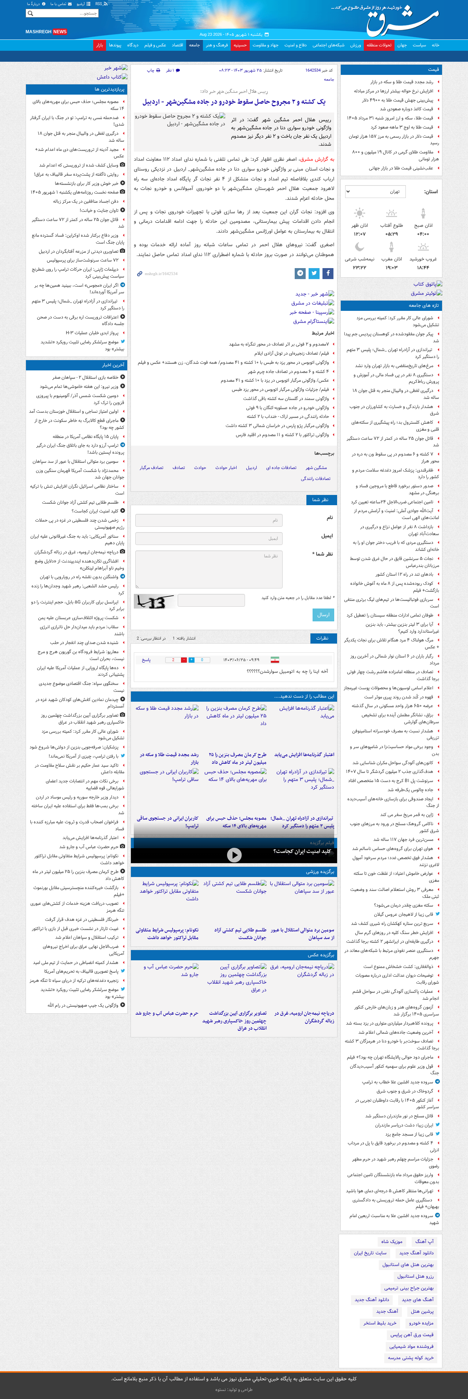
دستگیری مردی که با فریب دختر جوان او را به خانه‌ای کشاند (396, 546)
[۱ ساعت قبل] (301, 985)
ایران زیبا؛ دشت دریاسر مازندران (404, 1125)
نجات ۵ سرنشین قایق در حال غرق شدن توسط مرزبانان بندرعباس (394, 562)
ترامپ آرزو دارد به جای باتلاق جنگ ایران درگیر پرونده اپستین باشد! (80, 449)
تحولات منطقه (379, 45)
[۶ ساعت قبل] (166, 726)
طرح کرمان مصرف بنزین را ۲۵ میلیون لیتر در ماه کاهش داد (237, 759)
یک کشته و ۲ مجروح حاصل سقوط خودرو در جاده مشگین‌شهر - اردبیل (234, 102)
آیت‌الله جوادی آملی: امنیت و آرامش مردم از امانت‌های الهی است (396, 514)
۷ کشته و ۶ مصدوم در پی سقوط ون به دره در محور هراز (395, 458)
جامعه (194, 45)
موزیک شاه (392, 1242)
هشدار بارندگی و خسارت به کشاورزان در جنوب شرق (394, 410)
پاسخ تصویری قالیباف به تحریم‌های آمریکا (81, 971)
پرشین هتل (422, 1311)
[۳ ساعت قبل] (301, 726)
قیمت (433, 69)
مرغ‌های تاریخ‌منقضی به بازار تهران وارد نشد (394, 365)
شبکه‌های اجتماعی (328, 45)
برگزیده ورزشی (320, 872)
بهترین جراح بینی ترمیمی (409, 1288)
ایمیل (327, 536)
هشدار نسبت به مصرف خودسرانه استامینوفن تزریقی (395, 735)
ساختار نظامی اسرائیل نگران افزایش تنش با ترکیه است (77, 490)
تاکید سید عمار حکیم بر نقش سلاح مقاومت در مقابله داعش (79, 769)
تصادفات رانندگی (316, 478)
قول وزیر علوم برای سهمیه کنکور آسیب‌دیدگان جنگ (394, 1070)
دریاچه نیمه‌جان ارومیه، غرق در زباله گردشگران (304, 1017)
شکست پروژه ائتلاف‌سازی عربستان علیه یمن (78, 617)
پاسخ (146, 659)
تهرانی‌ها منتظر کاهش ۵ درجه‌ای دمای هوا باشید (389, 1191)
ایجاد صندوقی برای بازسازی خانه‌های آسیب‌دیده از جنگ (393, 802)
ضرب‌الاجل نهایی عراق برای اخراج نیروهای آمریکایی (83, 950)
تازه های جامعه (424, 305)
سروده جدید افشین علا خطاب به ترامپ (397, 1082)
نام (330, 518)
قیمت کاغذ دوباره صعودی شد (406, 109)
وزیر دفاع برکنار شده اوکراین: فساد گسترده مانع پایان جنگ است (78, 239)
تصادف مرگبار (151, 467)
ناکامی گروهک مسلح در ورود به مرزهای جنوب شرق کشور (394, 827)
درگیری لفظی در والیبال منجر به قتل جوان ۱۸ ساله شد (395, 394)
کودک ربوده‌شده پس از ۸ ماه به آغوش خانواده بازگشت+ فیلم (394, 587)
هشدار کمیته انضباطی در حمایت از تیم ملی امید (75, 962)
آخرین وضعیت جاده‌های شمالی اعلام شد (395, 1032)
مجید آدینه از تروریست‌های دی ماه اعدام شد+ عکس (79, 153)
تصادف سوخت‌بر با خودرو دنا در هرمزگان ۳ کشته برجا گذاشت (392, 1045)
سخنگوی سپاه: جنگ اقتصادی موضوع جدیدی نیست (81, 687)
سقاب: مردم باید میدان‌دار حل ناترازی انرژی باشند (82, 630)
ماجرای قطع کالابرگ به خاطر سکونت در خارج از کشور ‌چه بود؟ (79, 424)
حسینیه (240, 45)
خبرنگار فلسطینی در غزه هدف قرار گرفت (81, 919)
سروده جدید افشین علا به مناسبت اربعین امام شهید (394, 1219)
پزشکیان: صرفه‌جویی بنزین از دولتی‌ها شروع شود (74, 747)
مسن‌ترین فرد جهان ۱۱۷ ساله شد (403, 839)
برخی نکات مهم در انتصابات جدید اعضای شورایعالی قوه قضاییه (85, 785)
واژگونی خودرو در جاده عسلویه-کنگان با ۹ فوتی (287, 407)
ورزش (355, 45)
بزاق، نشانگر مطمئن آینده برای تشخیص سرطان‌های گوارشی (400, 718)
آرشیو (81, 4)
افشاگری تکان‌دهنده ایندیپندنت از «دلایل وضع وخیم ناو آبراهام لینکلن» (79, 565)
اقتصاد (177, 45)
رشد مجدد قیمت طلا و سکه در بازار (401, 82)
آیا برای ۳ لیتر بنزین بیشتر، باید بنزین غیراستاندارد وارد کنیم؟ (402, 628)
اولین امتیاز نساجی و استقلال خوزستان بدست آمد (73, 411)
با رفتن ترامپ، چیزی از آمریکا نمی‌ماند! (83, 756)
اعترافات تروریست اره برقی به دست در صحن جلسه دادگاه (80, 321)
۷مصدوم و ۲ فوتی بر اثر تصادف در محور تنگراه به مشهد (279, 344)
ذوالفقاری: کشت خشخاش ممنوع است (398, 966)
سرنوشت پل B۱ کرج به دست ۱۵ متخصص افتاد (390, 780)
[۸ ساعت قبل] (301, 790)
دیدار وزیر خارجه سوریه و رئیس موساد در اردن (77, 797)
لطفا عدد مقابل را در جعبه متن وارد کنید (297, 598)
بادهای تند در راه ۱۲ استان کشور (404, 574)
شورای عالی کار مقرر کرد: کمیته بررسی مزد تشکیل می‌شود (397, 321)
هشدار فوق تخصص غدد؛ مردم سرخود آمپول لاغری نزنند (395, 861)
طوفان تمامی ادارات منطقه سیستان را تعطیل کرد (390, 615)
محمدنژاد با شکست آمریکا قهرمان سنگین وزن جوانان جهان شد (80, 474)
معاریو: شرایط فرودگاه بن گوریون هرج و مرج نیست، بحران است (81, 655)
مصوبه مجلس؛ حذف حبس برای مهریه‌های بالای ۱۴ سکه (78, 105)
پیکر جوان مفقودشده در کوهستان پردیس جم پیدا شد (391, 337)
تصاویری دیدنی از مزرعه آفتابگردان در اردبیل (78, 251)
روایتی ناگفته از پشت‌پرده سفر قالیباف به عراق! (76, 174)
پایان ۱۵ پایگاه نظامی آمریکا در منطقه (85, 436)
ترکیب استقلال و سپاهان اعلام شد (86, 937)
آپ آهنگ (424, 1242)
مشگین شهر (316, 467)
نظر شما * (322, 554)
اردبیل (251, 467)
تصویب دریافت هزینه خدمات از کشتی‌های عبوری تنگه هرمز (77, 907)
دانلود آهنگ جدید (416, 1253)
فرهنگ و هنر (217, 45)
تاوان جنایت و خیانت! (99, 210)
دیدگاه (133, 45)
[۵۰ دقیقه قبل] (234, 855)
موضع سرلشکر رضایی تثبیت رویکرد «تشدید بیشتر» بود (82, 345)
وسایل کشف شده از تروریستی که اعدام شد (78, 165)
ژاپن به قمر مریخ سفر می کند (406, 814)
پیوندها (115, 45)
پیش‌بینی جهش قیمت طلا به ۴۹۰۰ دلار (397, 100)
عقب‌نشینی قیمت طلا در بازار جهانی (401, 168)
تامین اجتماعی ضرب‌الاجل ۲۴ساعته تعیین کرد (392, 502)
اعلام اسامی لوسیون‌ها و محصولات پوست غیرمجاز (388, 688)
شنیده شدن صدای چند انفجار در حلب (84, 642)
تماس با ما (58, 4)
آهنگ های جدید (418, 1300)
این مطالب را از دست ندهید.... (304, 696)
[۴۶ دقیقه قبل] (233, 902)
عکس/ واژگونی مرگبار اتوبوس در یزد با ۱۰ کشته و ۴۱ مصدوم (275, 380)
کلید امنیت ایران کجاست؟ (302, 851)
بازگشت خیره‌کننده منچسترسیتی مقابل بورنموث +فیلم (78, 891)
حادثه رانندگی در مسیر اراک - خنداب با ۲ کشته (288, 416)
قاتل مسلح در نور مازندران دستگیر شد (399, 1116)
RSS (99, 4)
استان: (431, 192)
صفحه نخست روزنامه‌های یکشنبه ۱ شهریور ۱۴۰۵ (74, 192)
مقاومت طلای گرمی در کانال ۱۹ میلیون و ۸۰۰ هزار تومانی (395, 156)
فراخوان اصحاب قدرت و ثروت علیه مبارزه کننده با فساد (77, 825)
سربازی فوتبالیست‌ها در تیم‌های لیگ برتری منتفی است (391, 603)
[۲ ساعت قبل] (233, 985)
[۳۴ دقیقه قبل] (301, 902)
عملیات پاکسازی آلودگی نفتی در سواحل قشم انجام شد (395, 995)
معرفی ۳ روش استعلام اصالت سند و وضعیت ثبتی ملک (394, 893)
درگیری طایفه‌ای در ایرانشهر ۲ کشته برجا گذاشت (389, 941)
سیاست (419, 45)
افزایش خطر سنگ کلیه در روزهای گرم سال (394, 932)
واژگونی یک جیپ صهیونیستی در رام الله (83, 1005)
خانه (435, 45)
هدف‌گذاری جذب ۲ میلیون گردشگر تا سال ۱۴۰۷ (389, 771)
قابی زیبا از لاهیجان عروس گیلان (403, 914)
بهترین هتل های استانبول (408, 1265)
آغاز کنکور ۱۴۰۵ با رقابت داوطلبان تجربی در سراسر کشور (397, 1104)
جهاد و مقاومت (266, 45)
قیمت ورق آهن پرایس (412, 1335)
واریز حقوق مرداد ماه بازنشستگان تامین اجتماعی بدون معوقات (393, 1178)
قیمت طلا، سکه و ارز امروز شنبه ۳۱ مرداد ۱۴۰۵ (390, 118)
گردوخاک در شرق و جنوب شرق (405, 1091)
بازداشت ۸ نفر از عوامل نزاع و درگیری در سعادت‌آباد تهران (399, 530)
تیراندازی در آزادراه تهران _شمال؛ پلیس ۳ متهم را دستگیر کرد (393, 353)
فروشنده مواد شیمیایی (411, 1346)
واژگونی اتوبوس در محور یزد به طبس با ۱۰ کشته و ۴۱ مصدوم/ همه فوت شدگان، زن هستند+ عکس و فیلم (233, 362)
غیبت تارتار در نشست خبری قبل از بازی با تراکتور (75, 928)
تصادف (179, 467)
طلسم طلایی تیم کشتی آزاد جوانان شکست (240, 934)
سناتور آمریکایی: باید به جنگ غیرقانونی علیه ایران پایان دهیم (77, 540)
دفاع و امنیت (295, 45)
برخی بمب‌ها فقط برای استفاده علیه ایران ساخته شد (77, 809)
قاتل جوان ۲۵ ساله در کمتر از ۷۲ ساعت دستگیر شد (393, 442)
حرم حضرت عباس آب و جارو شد (167, 1013)
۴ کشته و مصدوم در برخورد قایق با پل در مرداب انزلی (393, 1147)
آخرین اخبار (113, 365)
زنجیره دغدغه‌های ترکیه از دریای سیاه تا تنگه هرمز (74, 980)
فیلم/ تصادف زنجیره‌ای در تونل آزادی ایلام (291, 353)
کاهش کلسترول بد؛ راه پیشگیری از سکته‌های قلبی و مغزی (395, 426)
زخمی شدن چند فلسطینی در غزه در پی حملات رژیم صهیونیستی (79, 524)
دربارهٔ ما (34, 4)
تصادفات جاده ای (281, 467)
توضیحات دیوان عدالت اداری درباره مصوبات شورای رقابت (397, 979)
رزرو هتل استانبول (415, 1276)
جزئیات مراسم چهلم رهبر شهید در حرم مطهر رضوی (395, 1163)
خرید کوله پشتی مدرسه (411, 1358)
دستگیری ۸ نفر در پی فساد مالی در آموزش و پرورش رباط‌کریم (396, 378)
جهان (402, 45)
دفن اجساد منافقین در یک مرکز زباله (85, 201)
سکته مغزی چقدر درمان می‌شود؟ (403, 905)
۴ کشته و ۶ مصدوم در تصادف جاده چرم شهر (288, 371)
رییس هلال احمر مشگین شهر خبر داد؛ (234, 91)
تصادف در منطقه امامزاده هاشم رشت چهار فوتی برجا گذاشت (393, 675)
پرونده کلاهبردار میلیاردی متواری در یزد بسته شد (389, 1023)
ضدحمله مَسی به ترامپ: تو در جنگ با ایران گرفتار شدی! (77, 121)
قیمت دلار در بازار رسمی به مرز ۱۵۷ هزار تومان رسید (394, 140)
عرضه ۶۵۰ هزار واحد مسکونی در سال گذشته (392, 705)
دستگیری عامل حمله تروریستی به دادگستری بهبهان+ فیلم (395, 1204)
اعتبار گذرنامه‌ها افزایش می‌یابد (304, 755)
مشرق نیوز (387, 18)
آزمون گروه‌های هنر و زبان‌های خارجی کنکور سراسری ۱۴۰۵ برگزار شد (396, 1011)
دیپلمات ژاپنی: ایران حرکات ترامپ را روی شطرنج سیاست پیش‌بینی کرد (78, 273)
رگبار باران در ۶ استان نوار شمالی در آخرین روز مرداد (394, 660)
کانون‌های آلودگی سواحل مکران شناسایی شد (392, 762)
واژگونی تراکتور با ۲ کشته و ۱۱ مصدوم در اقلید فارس (282, 434)
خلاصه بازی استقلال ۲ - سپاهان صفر (85, 377)
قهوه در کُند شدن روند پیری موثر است (398, 697)
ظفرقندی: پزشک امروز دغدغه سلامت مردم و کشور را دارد (395, 474)
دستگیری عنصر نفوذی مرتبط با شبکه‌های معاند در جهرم (391, 954)
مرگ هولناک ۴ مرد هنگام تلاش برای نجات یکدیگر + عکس (391, 644)
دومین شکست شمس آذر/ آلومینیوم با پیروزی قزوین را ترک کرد (80, 399)
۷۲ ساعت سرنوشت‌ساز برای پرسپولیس (82, 260)
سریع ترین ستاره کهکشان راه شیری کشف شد (392, 923)
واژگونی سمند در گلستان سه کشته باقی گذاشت (286, 398)
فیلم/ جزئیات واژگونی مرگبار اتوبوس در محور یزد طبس (280, 389)
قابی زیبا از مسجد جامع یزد (409, 1134)
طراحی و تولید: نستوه (234, 1389)
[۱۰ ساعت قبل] (166, 790)
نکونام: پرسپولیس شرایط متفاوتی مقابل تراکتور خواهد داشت (167, 934)
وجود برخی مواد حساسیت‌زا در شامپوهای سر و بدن (394, 750)
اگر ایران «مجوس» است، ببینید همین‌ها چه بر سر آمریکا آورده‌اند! (79, 289)
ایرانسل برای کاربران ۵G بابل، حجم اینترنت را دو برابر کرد (77, 606)
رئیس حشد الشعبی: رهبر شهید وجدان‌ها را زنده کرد (77, 589)
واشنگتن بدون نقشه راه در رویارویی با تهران (79, 576)
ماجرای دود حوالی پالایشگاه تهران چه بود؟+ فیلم (390, 1057)
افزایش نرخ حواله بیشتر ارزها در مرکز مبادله (393, 91)
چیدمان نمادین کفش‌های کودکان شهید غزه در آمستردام (79, 703)
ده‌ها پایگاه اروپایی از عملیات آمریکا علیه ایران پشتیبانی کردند (80, 671)
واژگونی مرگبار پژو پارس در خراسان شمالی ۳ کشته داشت (277, 425)
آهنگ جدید (387, 1311)
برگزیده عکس (321, 955)
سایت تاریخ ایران (370, 1253)
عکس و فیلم (155, 45)
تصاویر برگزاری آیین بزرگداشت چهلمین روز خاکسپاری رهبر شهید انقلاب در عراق (234, 1021)
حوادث (200, 467)
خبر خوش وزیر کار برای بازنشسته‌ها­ (86, 183)
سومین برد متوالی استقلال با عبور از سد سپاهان (302, 934)
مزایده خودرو (421, 1323)
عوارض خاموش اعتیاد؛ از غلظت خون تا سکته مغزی (396, 877)
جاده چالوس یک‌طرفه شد (410, 789)
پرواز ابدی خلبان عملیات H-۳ (92, 332)
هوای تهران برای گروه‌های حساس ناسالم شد (392, 848)
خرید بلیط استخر (379, 1323)
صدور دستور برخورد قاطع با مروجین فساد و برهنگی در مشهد (397, 489)
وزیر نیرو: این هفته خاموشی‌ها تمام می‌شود (79, 386)
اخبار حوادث (226, 467)
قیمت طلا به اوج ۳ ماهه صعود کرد (402, 127)
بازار (99, 45)
